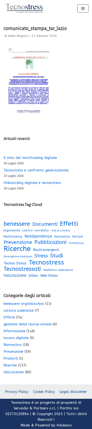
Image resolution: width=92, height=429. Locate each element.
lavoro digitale (16, 338)
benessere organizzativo (24, 304)
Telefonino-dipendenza (58, 270)
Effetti (69, 224)
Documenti (45, 224)
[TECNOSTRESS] (25, 8)
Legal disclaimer (73, 392)
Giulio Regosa (18, 36)
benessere (17, 224)
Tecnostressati (22, 269)
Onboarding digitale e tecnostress (32, 183)
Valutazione (15, 275)
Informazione (14, 331)
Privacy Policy (16, 392)
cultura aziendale (19, 310)
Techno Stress (15, 263)
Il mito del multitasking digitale (30, 158)
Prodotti (11, 358)
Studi (56, 256)
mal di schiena (60, 230)
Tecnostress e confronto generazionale (36, 170)
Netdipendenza (38, 236)
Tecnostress (46, 262)
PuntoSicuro (76, 243)
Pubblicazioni (50, 242)
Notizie (77, 236)
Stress (41, 256)
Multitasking (13, 236)
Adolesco (64, 425)
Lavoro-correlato (35, 230)
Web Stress (49, 276)
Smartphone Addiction (18, 256)
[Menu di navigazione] (82, 8)
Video (33, 275)
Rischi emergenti (46, 250)
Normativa (62, 236)
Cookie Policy (44, 392)
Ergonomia (12, 230)
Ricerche (17, 249)
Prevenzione (18, 242)
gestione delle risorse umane (28, 324)
